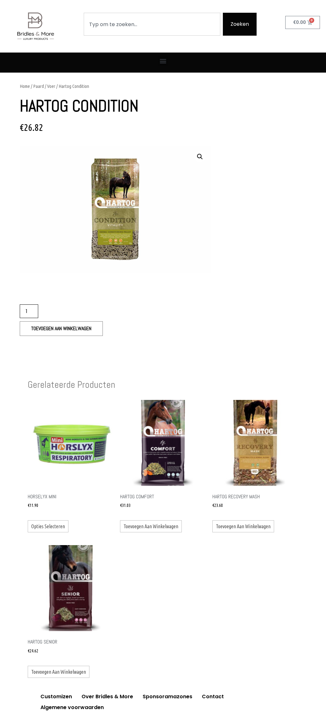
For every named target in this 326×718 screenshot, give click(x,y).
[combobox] (152, 24)
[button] (163, 61)
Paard (38, 86)
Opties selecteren (48, 526)
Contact (213, 696)
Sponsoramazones (167, 696)
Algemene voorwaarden (72, 707)
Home (25, 86)
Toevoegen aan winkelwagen (61, 328)
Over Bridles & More (107, 696)
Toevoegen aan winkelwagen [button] (151, 526)
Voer (51, 86)
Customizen (56, 696)
